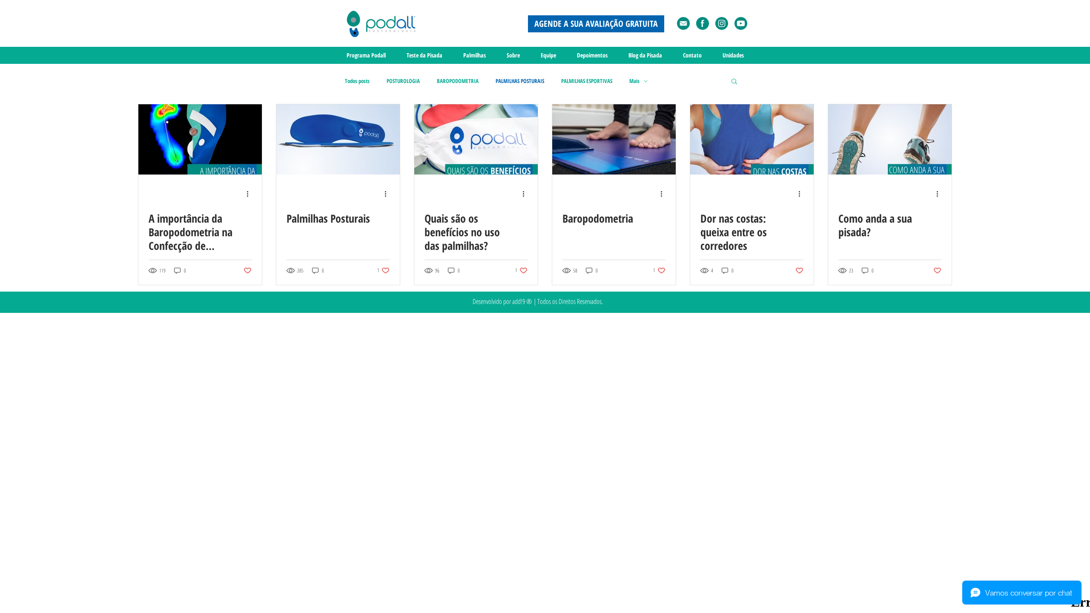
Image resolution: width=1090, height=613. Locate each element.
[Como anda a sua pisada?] (890, 139)
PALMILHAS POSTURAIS (520, 80)
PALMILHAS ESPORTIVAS (586, 80)
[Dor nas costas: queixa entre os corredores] (752, 139)
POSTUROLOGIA (403, 80)
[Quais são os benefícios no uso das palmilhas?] (476, 139)
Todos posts (357, 80)
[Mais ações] (250, 194)
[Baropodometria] (614, 139)
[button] (734, 81)
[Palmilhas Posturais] (338, 139)
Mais (634, 80)
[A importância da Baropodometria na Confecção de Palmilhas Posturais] (200, 139)
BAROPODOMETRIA (458, 80)
